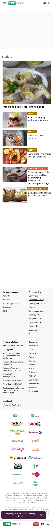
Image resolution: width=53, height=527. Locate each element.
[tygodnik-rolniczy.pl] (16, 3)
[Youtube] (14, 405)
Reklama (6, 299)
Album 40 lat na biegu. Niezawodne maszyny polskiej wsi (11, 355)
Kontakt (6, 296)
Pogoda (32, 307)
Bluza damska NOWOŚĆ (12, 384)
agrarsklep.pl (34, 330)
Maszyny (32, 365)
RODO (5, 311)
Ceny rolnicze (34, 380)
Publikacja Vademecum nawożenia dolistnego (12, 369)
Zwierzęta (33, 372)
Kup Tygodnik (8, 349)
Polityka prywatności (11, 303)
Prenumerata (34, 383)
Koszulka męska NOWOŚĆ (13, 380)
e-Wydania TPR (35, 318)
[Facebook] (5, 405)
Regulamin (7, 307)
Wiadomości (33, 346)
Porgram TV (33, 326)
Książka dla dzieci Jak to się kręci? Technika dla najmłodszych (13, 390)
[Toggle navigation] (4, 3)
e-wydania (33, 387)
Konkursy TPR (34, 315)
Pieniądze (32, 353)
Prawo (31, 357)
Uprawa (32, 361)
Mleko (31, 368)
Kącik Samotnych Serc (37, 322)
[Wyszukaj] (49, 3)
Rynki (31, 349)
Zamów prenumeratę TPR (13, 346)
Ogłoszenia (33, 391)
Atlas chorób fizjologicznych (9, 375)
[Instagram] (9, 405)
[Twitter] (18, 405)
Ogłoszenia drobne (36, 311)
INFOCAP (32, 376)
